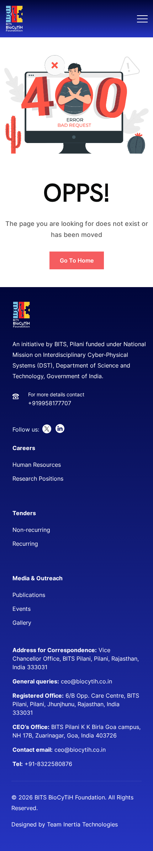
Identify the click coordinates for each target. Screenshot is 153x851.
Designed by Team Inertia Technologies (64, 824)
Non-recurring (31, 529)
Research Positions (37, 478)
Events (21, 608)
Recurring (25, 543)
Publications (28, 594)
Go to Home (77, 260)
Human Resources (36, 464)
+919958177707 (49, 403)
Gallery (21, 622)
